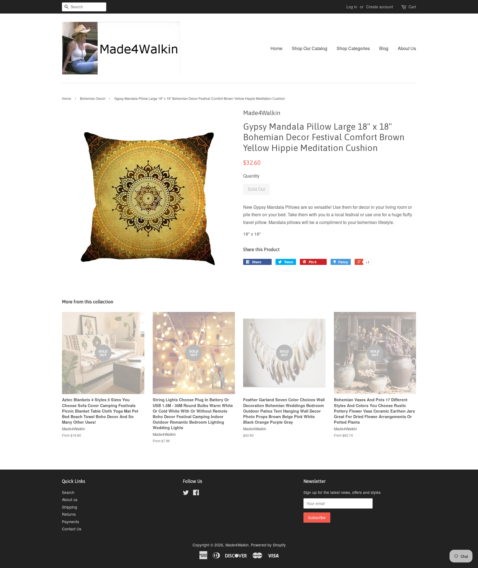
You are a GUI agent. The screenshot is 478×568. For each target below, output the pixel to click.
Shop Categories (353, 48)
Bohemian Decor (92, 98)
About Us (407, 48)
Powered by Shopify (268, 545)
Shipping (69, 507)
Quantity (251, 176)
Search (68, 492)
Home (276, 48)
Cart (412, 6)
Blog (383, 48)
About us (69, 499)
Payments (70, 521)
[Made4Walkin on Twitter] (186, 493)
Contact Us (71, 528)
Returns (69, 514)
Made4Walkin (237, 545)
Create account (379, 6)
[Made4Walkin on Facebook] (196, 493)
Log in (351, 6)
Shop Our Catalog (309, 48)
